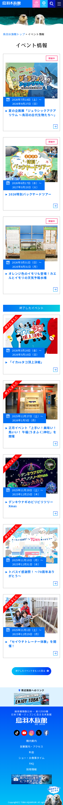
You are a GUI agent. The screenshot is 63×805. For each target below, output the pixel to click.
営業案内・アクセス (31, 746)
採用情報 (31, 769)
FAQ (31, 763)
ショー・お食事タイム (31, 758)
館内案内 (31, 741)
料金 (31, 752)
